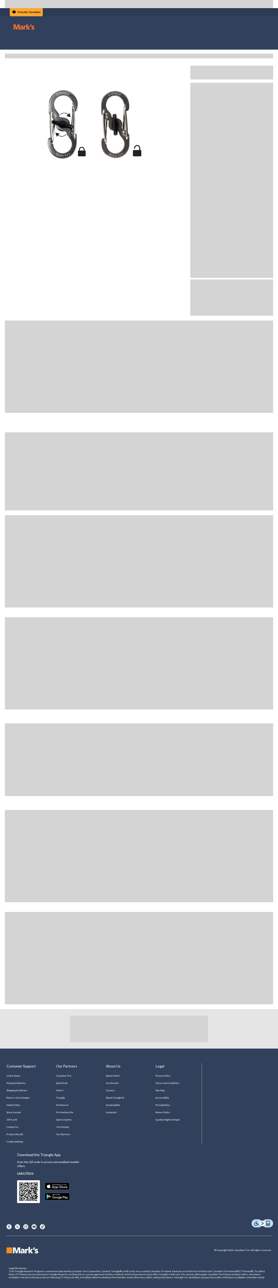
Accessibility (162, 1097)
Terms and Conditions (167, 1083)
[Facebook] (9, 1226)
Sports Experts (64, 1119)
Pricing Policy (162, 1104)
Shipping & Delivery (17, 1090)
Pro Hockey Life (64, 1112)
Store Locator (14, 1112)
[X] (17, 1226)
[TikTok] (42, 1226)
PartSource (62, 1104)
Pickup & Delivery (16, 1083)
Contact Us (13, 1126)
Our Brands (112, 1083)
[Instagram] (25, 1226)
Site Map (160, 1090)
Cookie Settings (15, 1141)
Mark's (60, 1090)
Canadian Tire (63, 1075)
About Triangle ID (115, 1097)
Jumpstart (111, 1112)
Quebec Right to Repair (167, 1119)
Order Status (14, 1075)
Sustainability (113, 1104)
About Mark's (113, 1075)
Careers (110, 1090)
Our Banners (63, 1134)
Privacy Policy (163, 1075)
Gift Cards (12, 1119)
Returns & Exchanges (18, 1097)
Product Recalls (15, 1134)
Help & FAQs (13, 1104)
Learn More (25, 1173)
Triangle (60, 1097)
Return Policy (162, 1112)
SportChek (62, 1083)
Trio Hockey (62, 1126)
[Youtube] (34, 1226)
